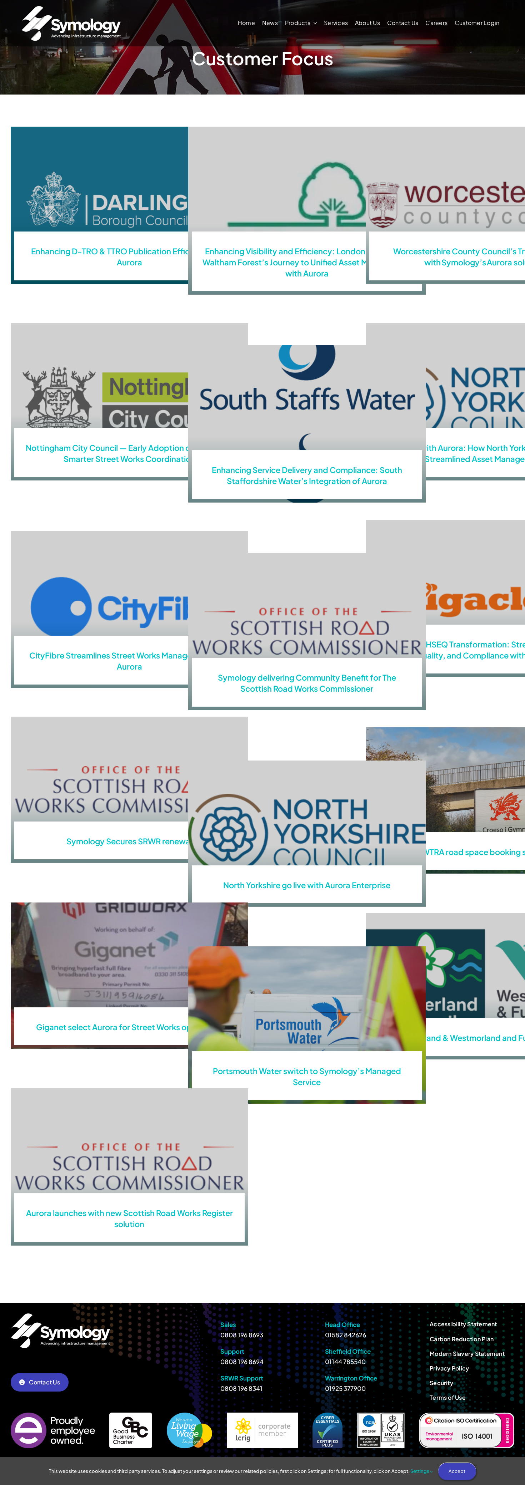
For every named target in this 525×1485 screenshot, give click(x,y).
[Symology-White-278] (71, 9)
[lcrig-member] (262, 1415)
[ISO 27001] (381, 1415)
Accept (457, 1471)
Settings (420, 1471)
